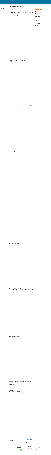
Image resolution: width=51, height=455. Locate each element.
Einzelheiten (10, 9)
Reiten (18, 438)
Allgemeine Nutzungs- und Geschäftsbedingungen (38, 449)
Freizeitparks (11, 4)
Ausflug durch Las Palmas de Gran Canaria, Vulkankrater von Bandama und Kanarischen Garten (29, 439)
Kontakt (10, 1)
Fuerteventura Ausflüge (12, 447)
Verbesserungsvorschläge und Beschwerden (38, 447)
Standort (13, 9)
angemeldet (12, 391)
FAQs (15, 9)
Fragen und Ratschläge (38, 446)
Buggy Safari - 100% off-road (12, 438)
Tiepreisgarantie (38, 448)
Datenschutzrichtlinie (38, 450)
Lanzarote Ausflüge (11, 446)
